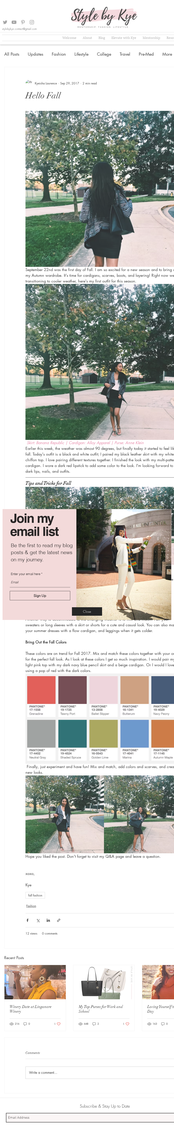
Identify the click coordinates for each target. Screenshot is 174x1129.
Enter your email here (25, 574)
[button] (87, 611)
